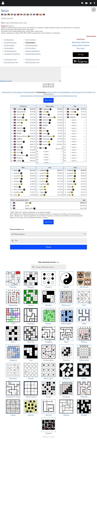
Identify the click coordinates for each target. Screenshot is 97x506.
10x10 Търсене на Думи (32, 59)
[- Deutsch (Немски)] (9, 15)
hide (58, 262)
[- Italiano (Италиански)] (12, 15)
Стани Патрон (81, 39)
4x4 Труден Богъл (9, 45)
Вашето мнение (76, 42)
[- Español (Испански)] (25, 15)
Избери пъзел (85, 42)
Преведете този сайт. (7, 18)
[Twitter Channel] (91, 3)
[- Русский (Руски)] (5, 15)
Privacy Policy (81, 48)
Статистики (86, 45)
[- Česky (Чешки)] (15, 15)
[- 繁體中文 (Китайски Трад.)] (37, 15)
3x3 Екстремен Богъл (10, 42)
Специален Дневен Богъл (32, 51)
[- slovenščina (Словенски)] (28, 15)
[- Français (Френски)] (34, 15)
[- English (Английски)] (2, 15)
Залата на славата (77, 45)
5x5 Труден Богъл (30, 48)
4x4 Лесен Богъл (30, 42)
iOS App (81, 54)
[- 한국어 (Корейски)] (31, 15)
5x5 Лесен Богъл (9, 48)
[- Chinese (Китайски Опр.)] (18, 15)
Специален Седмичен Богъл (12, 54)
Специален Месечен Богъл (32, 54)
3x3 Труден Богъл (30, 39)
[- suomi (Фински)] (21, 15)
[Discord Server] (82, 3)
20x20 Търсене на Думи (32, 62)
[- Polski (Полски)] (41, 15)
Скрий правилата (91, 36)
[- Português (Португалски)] (44, 15)
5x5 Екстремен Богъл (10, 51)
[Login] (3, 3)
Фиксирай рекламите (6, 81)
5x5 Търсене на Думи (10, 59)
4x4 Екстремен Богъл (31, 45)
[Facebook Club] (95, 3)
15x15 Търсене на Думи (11, 62)
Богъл (5, 10)
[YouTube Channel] (87, 3)
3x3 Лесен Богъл (9, 39)
